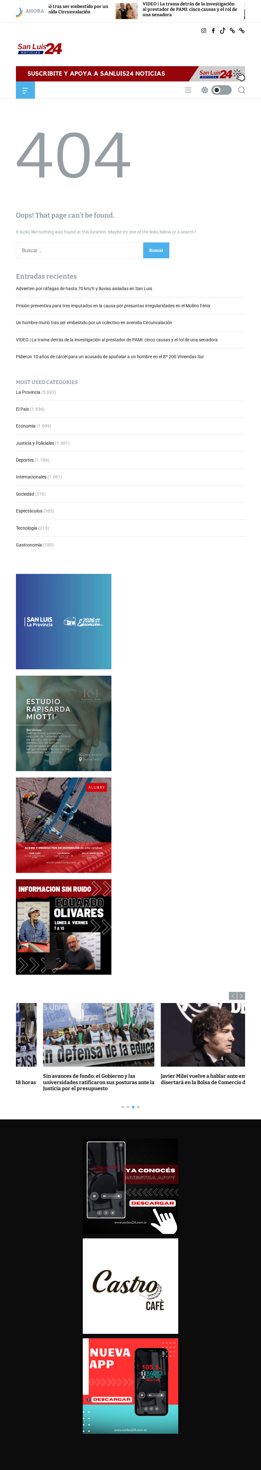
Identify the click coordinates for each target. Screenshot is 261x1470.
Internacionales (31, 476)
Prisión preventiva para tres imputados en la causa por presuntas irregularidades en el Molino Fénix (113, 305)
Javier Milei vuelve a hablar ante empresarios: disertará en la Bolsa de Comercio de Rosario (189, 1079)
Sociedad (25, 494)
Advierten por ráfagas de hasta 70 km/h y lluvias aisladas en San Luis (84, 288)
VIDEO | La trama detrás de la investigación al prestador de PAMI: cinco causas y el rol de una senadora (147, 9)
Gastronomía (29, 544)
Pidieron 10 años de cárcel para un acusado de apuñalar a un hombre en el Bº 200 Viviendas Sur (110, 356)
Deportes (25, 460)
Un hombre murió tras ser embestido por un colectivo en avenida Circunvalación (94, 322)
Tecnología (26, 528)
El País (22, 409)
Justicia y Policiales (35, 443)
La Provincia (28, 392)
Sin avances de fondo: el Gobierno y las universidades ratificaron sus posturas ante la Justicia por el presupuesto (71, 1082)
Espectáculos (29, 510)
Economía (26, 425)
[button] (233, 996)
